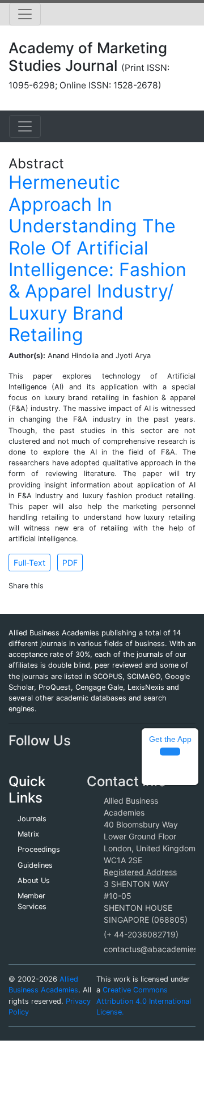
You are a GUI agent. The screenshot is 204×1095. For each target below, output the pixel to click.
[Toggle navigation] (25, 14)
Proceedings (39, 849)
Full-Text (29, 562)
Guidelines (35, 865)
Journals (32, 818)
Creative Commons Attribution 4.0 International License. (143, 1001)
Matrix (28, 834)
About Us (34, 880)
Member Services (32, 901)
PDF (70, 562)
